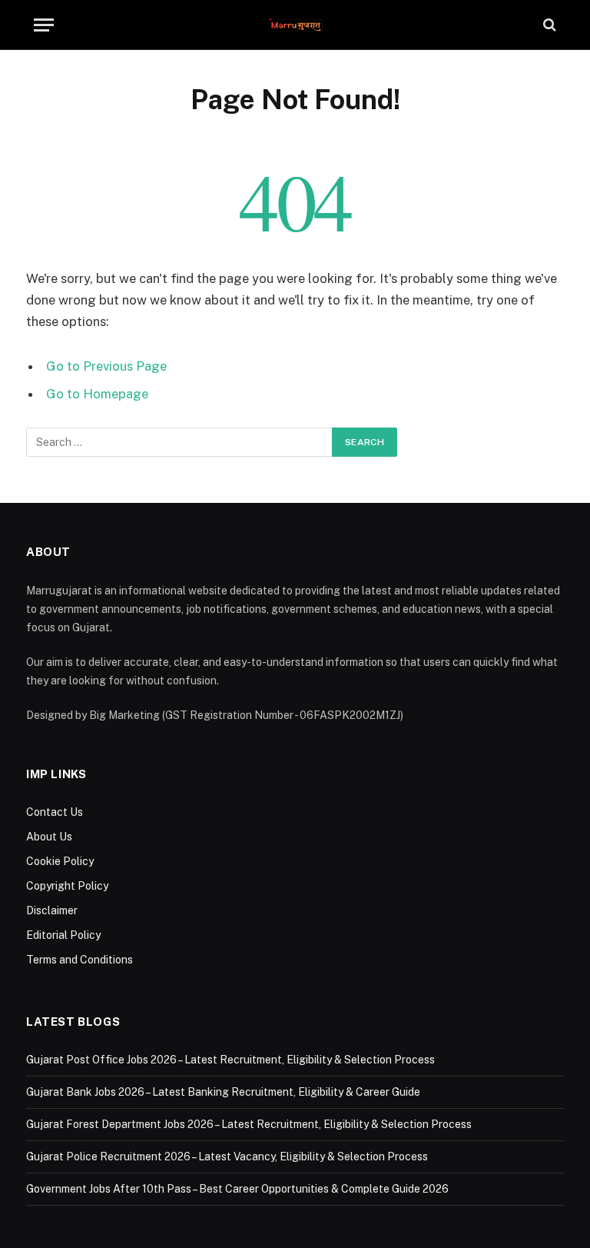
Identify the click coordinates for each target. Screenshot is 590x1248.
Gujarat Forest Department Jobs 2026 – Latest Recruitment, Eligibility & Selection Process (249, 1124)
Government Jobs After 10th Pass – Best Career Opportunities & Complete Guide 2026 (237, 1189)
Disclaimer (52, 910)
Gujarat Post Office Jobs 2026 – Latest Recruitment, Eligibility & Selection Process (230, 1059)
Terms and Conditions (79, 959)
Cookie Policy (60, 861)
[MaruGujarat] (295, 25)
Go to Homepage (97, 393)
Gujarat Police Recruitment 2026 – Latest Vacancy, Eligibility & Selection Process (227, 1156)
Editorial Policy (63, 935)
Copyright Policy (67, 886)
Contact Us (54, 812)
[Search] (548, 25)
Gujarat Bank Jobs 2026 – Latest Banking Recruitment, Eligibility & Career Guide (223, 1092)
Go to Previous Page (106, 366)
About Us (49, 836)
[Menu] (44, 25)
